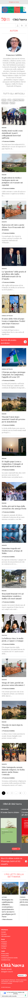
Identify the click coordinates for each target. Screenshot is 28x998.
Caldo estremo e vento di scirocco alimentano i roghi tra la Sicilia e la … (14, 194)
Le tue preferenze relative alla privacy (15, 993)
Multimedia (5, 103)
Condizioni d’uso (5, 960)
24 (20, 793)
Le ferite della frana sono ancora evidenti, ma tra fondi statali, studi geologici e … (14, 430)
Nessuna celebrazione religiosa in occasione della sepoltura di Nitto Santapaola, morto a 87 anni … (14, 783)
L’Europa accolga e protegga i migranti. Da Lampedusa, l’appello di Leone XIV (13, 374)
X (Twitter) (4, 944)
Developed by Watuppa (6, 983)
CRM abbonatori (5, 936)
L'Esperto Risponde (18, 100)
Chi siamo (4, 934)
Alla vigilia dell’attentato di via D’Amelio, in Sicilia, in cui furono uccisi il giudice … (13, 288)
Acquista (14, 848)
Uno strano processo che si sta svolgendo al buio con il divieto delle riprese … (13, 694)
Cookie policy (5, 955)
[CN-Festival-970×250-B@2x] (14, 9)
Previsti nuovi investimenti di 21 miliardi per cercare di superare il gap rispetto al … (13, 147)
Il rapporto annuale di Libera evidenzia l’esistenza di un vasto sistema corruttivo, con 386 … (13, 517)
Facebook (4, 942)
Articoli (4, 100)
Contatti (3, 932)
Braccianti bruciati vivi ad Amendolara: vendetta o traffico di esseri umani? (13, 596)
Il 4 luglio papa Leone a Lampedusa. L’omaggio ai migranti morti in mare (12, 464)
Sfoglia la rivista (14, 2)
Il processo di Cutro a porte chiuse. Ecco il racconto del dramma (13, 227)
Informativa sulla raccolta (9, 996)
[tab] (12, 851)
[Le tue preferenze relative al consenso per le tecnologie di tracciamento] (25, 995)
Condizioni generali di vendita (9, 958)
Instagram (4, 946)
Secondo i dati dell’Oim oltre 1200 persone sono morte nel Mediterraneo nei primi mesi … (13, 475)
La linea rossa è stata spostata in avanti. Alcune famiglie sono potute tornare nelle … (13, 736)
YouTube (3, 948)
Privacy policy (5, 953)
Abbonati (21, 975)
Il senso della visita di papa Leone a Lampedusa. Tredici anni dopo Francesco (13, 321)
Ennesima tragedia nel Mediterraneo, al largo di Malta (12, 551)
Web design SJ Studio (18, 981)
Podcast (12, 103)
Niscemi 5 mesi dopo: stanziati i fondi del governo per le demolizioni (13, 419)
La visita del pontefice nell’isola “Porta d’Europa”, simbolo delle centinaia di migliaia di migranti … (14, 386)
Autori (14, 30)
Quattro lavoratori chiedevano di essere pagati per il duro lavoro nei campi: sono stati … (13, 607)
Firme (9, 100)
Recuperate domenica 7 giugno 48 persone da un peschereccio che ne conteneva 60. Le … (14, 562)
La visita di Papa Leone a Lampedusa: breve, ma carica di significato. (13, 332)
